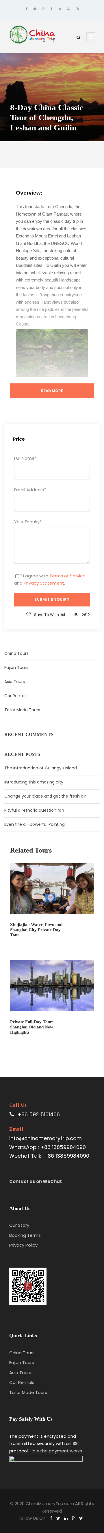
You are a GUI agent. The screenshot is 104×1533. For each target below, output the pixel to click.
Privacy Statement (44, 583)
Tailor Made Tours (22, 710)
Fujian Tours (16, 667)
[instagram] (77, 9)
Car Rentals (15, 696)
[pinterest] (43, 9)
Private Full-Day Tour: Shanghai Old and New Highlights (31, 1027)
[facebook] (26, 9)
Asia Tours (14, 681)
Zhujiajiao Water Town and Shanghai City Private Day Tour (36, 929)
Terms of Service (67, 576)
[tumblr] (51, 9)
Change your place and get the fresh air (45, 796)
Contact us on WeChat (35, 1181)
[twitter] (59, 9)
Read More (52, 390)
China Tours (16, 653)
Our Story (19, 1225)
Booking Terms (25, 1235)
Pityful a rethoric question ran (34, 810)
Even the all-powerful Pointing (34, 824)
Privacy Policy (23, 1245)
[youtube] (68, 9)
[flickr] (35, 9)
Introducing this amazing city (33, 782)
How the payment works (56, 1451)
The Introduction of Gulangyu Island (40, 768)
